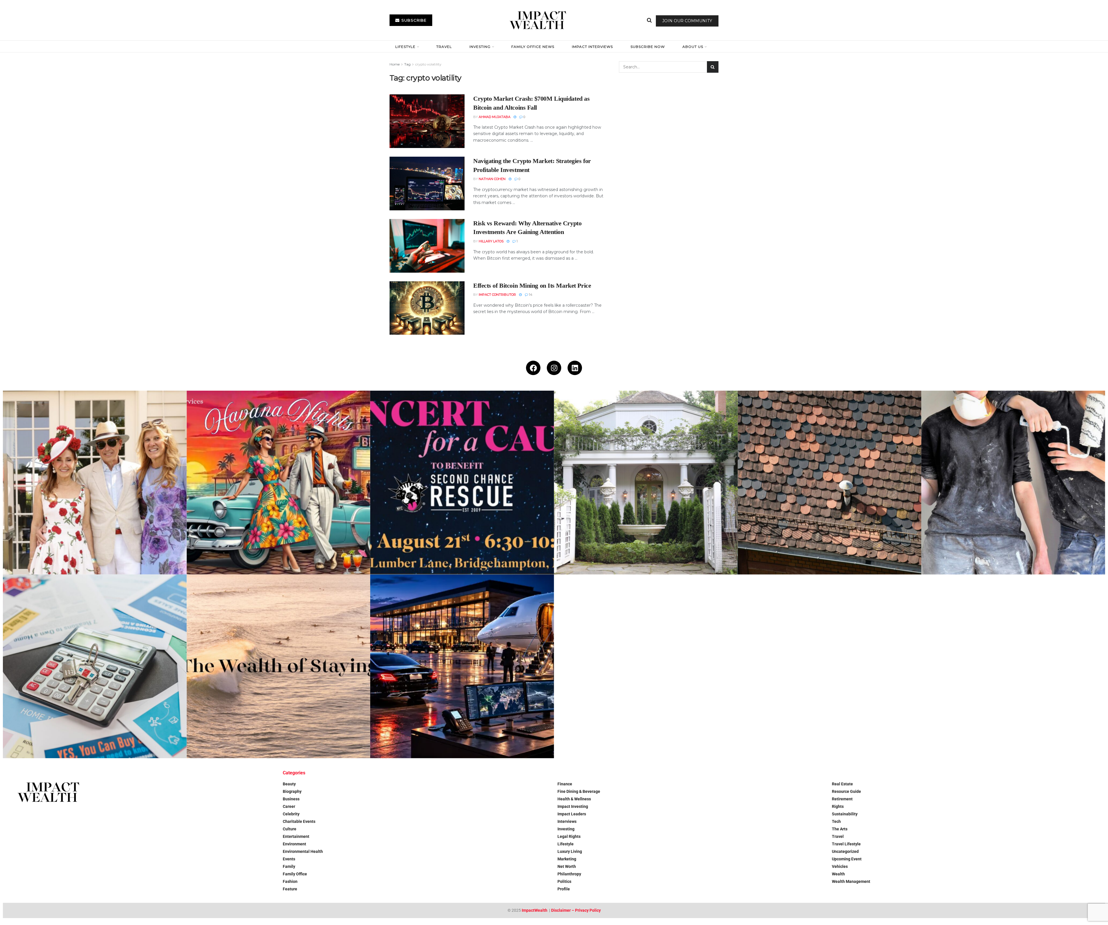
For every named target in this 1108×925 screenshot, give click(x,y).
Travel (444, 46)
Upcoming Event (847, 859)
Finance (564, 784)
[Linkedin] (575, 368)
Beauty (289, 784)
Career (289, 806)
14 (530, 295)
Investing (480, 46)
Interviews (567, 821)
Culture (289, 829)
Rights (838, 806)
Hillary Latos (491, 241)
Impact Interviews (592, 46)
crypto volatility (428, 64)
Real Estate (842, 784)
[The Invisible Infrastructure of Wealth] (462, 666)
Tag (407, 64)
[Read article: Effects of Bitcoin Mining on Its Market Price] (427, 308)
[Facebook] (533, 368)
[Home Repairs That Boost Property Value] (1013, 482)
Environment (294, 844)
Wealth (838, 874)
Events (289, 859)
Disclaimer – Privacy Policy (576, 910)
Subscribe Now (647, 46)
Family (289, 866)
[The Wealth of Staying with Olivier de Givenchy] (278, 666)
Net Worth (566, 866)
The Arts (839, 829)
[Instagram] (554, 368)
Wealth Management (851, 881)
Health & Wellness (574, 799)
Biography (292, 791)
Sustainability (845, 814)
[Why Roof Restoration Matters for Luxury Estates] (830, 482)
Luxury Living (569, 851)
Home (395, 64)
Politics (564, 881)
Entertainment (296, 836)
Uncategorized (845, 851)
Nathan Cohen (492, 179)
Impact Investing (572, 806)
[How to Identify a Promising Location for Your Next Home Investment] (95, 666)
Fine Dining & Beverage (578, 791)
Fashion (290, 881)
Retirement (842, 799)
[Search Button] (649, 20)
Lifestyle (405, 46)
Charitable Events (299, 821)
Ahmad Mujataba (494, 117)
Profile (563, 889)
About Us (692, 46)
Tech (836, 821)
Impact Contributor (497, 295)
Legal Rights (569, 836)
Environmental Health (303, 851)
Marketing (566, 859)
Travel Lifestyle (846, 844)
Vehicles (840, 866)
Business (291, 799)
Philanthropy (569, 874)
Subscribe (413, 20)
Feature (290, 889)
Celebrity (291, 814)
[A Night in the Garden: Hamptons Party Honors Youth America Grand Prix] (646, 482)
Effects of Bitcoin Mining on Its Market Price (532, 285)
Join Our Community (687, 20)
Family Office (295, 874)
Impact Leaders (571, 814)
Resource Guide (846, 791)
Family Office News (532, 46)
